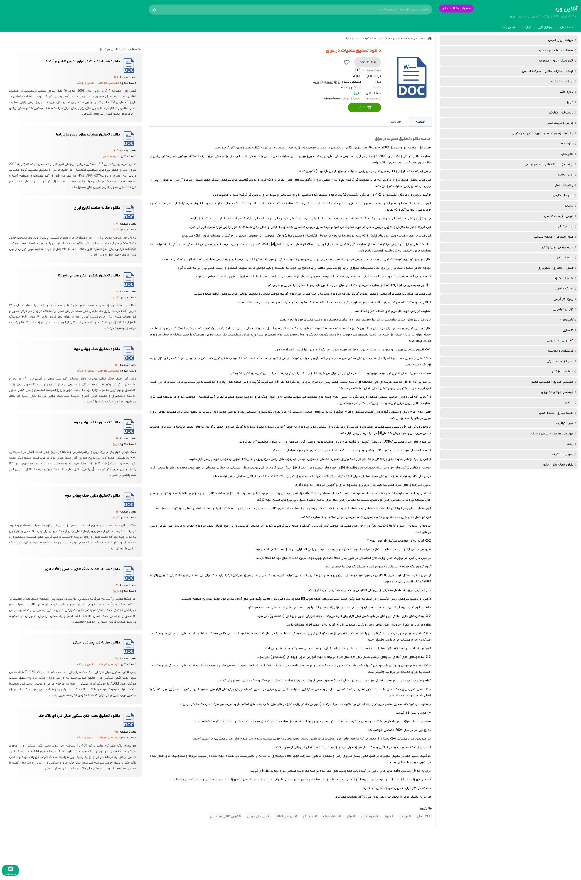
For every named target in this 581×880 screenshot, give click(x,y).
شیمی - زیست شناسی (559, 216)
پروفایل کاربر (545, 27)
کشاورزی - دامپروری (560, 340)
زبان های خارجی (563, 195)
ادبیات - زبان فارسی (561, 40)
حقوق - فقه (566, 143)
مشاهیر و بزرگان (563, 371)
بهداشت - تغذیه (562, 81)
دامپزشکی (567, 154)
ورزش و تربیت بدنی (560, 123)
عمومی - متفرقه (563, 454)
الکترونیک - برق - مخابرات (556, 61)
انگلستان (422, 816)
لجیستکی (308, 816)
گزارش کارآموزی (563, 309)
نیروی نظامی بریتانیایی (224, 816)
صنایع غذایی (565, 226)
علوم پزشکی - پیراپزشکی (558, 247)
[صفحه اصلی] (430, 38)
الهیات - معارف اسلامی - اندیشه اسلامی (548, 71)
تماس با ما (508, 27)
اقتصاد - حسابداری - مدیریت (554, 50)
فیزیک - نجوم (564, 288)
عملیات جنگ (330, 816)
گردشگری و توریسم (561, 351)
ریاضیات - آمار (564, 185)
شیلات (569, 206)
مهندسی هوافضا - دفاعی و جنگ (552, 433)
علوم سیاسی (565, 257)
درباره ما (526, 27)
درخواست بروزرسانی (326, 82)
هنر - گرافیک (565, 423)
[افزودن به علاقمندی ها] (347, 62)
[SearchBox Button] (154, 10)
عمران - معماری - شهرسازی (556, 268)
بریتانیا (404, 816)
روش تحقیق (565, 175)
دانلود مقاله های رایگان (558, 465)
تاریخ (570, 102)
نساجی (569, 402)
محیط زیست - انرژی (560, 361)
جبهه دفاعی (368, 816)
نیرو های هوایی (257, 816)
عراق (349, 816)
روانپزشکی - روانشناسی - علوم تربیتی (549, 164)
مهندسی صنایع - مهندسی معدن (552, 382)
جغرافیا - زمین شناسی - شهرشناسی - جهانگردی (543, 133)
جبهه (387, 816)
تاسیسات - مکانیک (561, 113)
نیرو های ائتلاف (285, 816)
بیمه (570, 444)
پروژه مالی (567, 92)
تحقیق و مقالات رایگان (456, 8)
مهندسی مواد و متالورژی (557, 392)
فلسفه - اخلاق (564, 278)
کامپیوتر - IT (565, 320)
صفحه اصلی (567, 27)
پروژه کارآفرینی (564, 299)
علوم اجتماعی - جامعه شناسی (554, 237)
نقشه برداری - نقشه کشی (556, 413)
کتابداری (568, 330)
